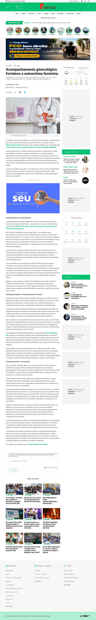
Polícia (39, 13)
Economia (31, 13)
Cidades (46, 13)
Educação (60, 13)
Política (23, 13)
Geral (17, 13)
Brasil (53, 13)
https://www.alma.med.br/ (38, 444)
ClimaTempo (86, 68)
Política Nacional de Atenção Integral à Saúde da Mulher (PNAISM (31, 147)
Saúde (79, 13)
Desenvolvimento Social (48, 18)
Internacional (70, 13)
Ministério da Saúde (13, 145)
